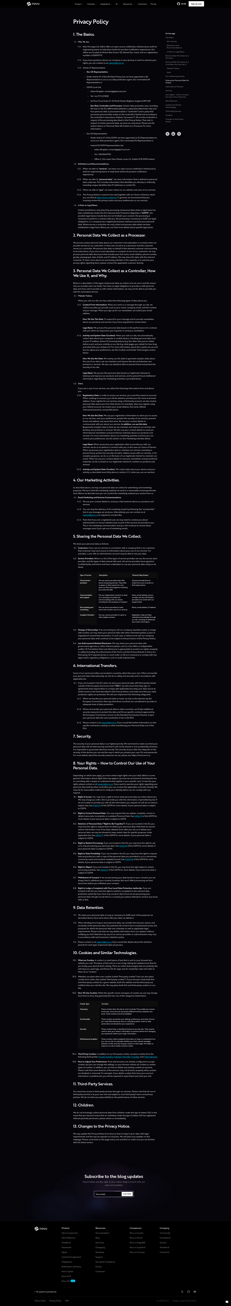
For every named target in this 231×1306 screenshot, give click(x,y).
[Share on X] (167, 134)
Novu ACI (66, 1281)
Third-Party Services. (95, 1083)
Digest (64, 1252)
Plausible (126, 1056)
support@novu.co (116, 63)
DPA (67, 1300)
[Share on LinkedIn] (173, 134)
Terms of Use (40, 1300)
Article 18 (123, 845)
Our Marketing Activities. (98, 480)
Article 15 (97, 805)
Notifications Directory (71, 1266)
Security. (84, 736)
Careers (163, 1242)
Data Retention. (90, 907)
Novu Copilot (67, 1271)
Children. (86, 1105)
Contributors (165, 1237)
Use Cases (100, 1242)
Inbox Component (70, 1233)
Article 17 (99, 835)
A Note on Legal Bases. (88, 205)
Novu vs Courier (136, 1233)
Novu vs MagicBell (137, 1242)
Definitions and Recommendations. (93, 163)
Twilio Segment (150, 1056)
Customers (142, 4)
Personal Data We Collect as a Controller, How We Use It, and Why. (114, 273)
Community (165, 1233)
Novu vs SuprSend (137, 1247)
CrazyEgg (135, 1056)
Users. (80, 383)
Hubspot (118, 1056)
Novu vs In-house (137, 1252)
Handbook (164, 1247)
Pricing (153, 4)
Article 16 (138, 816)
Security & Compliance (105, 1261)
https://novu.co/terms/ (107, 197)
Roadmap (100, 1252)
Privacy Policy (55, 1300)
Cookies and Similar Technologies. (108, 952)
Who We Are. (83, 41)
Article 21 (104, 869)
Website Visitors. (85, 295)
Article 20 (129, 859)
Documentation (102, 1233)
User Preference (68, 1237)
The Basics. (85, 34)
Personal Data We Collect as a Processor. (111, 235)
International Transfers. (97, 665)
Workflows (66, 1242)
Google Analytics (106, 1056)
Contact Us (164, 1252)
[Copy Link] (179, 134)
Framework (66, 1247)
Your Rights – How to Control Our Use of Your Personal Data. (114, 765)
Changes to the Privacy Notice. (104, 1126)
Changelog (100, 1247)
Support (99, 1257)
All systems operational (46, 1291)
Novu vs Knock (136, 1237)
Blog (97, 1237)
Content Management (71, 1257)
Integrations (67, 1261)
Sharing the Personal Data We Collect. (109, 536)
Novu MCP (66, 1276)
